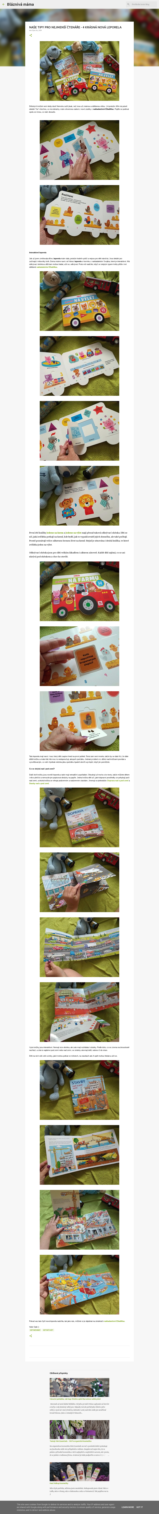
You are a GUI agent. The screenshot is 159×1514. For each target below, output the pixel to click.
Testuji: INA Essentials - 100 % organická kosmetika (70, 1441)
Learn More (128, 1507)
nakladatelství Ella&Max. (47, 267)
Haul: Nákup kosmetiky (59, 1483)
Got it (139, 1507)
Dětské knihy (35, 1330)
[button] (30, 35)
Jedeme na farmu (55, 533)
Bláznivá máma (20, 4)
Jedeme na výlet (73, 533)
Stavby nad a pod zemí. (39, 783)
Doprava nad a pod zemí (117, 781)
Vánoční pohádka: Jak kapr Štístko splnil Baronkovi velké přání (75, 1399)
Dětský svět (48, 1330)
